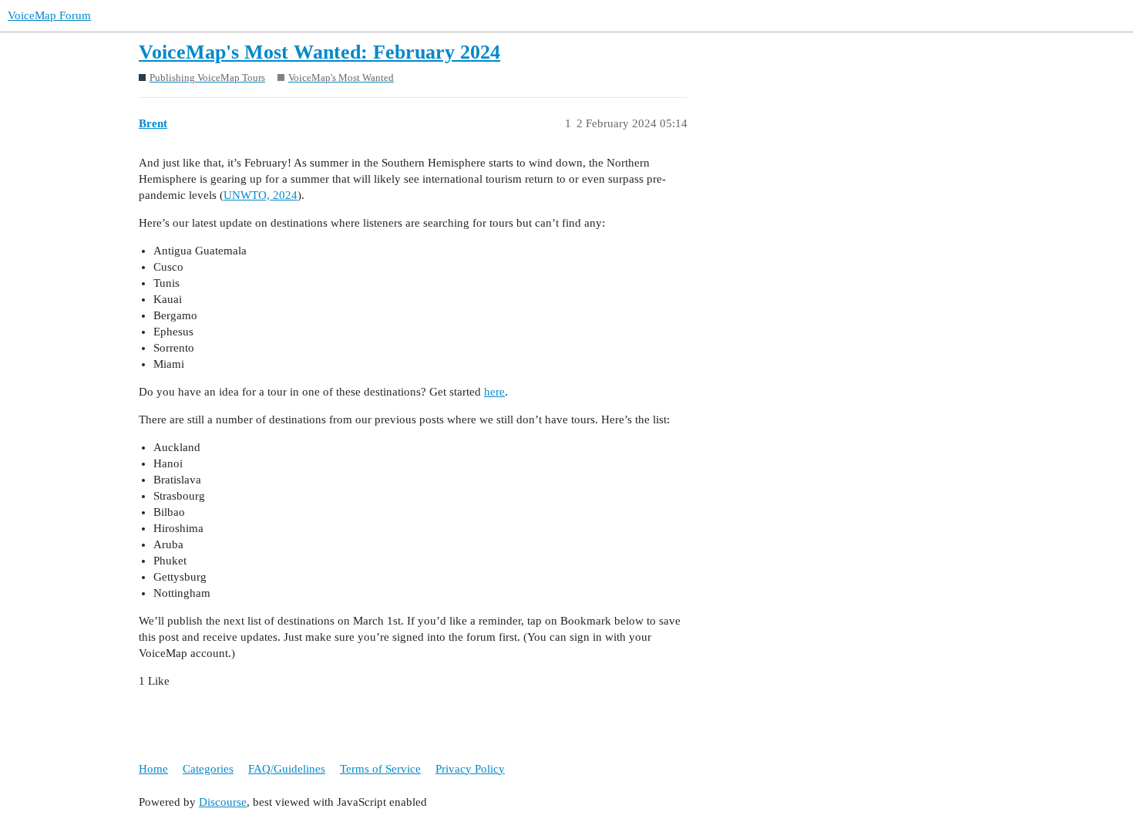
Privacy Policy (470, 769)
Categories (208, 769)
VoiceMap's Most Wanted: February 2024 (319, 52)
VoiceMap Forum (49, 15)
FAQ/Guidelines (286, 769)
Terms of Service (380, 769)
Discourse (223, 802)
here (494, 392)
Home (153, 769)
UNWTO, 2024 (261, 195)
